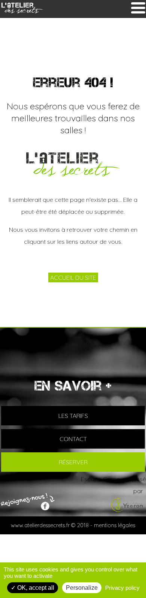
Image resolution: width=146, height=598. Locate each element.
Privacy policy (122, 588)
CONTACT (73, 439)
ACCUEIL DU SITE (73, 277)
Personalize (82, 588)
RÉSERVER (73, 462)
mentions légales (114, 525)
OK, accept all (35, 588)
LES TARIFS (73, 415)
